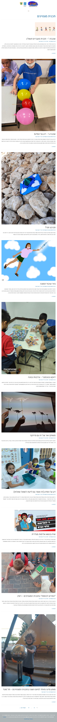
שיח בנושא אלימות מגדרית (44, 534)
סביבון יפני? (50, 227)
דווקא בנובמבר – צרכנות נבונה (42, 377)
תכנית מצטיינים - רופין (51, 41)
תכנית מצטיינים (46, 136)
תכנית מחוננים (53, 136)
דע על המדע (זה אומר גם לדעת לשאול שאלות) (35, 491)
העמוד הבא (22, 707)
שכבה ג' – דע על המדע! (45, 134)
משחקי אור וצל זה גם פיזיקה (43, 435)
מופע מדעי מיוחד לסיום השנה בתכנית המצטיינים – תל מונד (29, 689)
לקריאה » (54, 53)
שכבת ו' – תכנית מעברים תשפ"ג (41, 38)
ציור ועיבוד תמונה (48, 283)
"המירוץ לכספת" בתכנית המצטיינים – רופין (36, 596)
